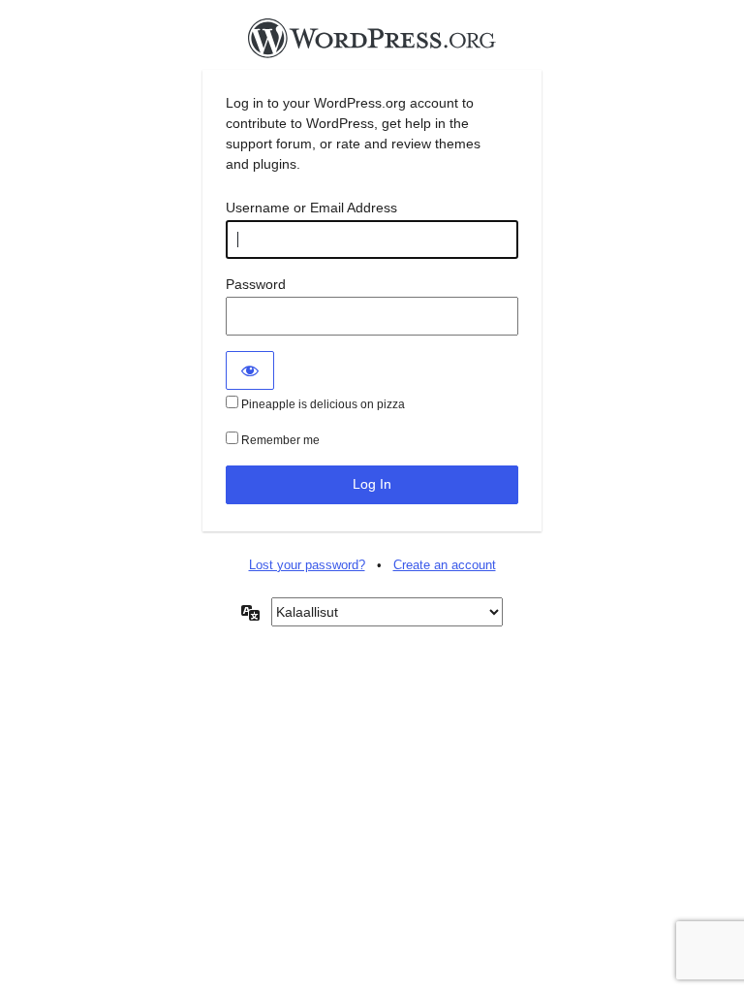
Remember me (279, 440)
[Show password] (250, 370)
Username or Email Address (311, 207)
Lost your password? (307, 565)
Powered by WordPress (372, 43)
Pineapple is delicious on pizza (321, 404)
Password (256, 284)
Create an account (444, 565)
